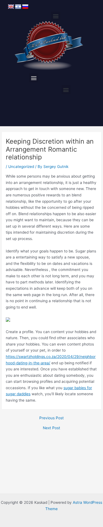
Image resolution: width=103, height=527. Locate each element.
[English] (11, 7)
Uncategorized (21, 166)
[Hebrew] (18, 7)
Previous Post (51, 418)
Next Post (51, 428)
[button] (55, 16)
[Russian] (25, 7)
